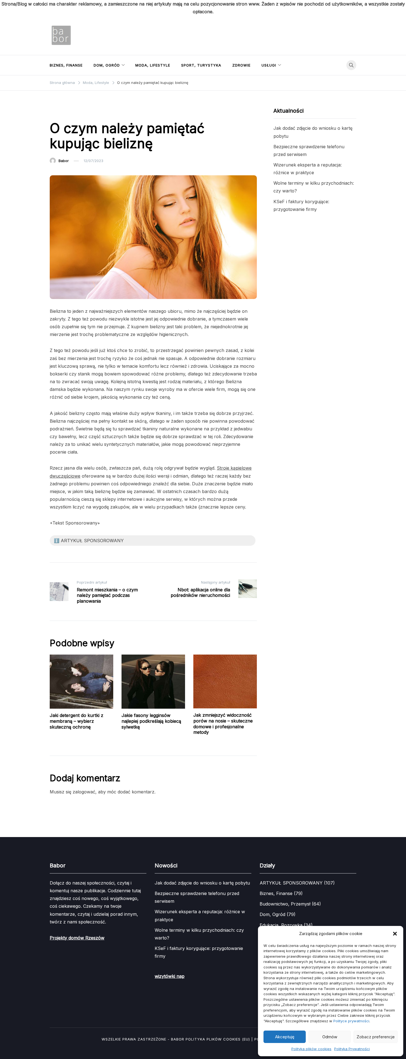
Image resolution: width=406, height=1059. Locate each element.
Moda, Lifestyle (152, 65)
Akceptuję (284, 1036)
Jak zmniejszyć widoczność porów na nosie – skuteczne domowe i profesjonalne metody (223, 723)
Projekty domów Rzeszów (77, 938)
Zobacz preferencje (376, 1036)
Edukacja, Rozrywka (281, 925)
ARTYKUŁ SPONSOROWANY (291, 883)
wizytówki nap (169, 976)
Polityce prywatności (351, 1021)
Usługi (269, 65)
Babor (64, 160)
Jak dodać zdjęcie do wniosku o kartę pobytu (202, 883)
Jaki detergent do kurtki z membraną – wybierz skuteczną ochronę (76, 721)
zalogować (84, 792)
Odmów (329, 1036)
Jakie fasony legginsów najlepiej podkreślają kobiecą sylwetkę (151, 721)
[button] (395, 933)
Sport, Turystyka (201, 65)
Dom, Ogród (107, 65)
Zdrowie (241, 65)
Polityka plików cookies (311, 1049)
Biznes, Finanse (66, 65)
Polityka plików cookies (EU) (218, 1039)
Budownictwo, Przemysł (285, 904)
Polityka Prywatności (352, 1049)
